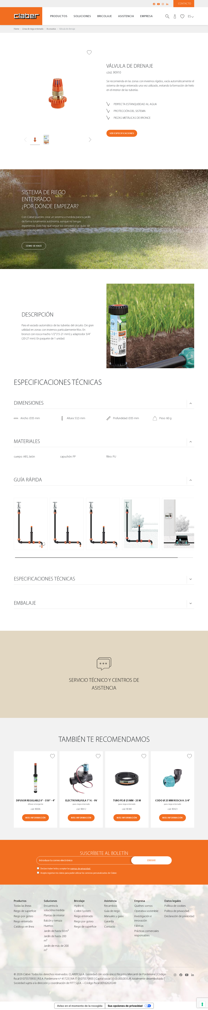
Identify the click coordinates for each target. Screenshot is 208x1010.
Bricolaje (104, 16)
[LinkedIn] (167, 4)
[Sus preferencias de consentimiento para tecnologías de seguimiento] (202, 1004)
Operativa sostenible (146, 911)
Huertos (48, 926)
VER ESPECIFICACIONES (122, 133)
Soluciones (82, 16)
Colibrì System (82, 911)
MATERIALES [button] (27, 441)
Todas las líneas (22, 906)
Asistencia (126, 16)
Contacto (184, 3)
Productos (58, 16)
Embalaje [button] (25, 603)
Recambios (110, 906)
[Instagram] (163, 4)
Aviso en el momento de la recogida (79, 1005)
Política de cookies (175, 906)
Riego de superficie (25, 911)
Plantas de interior (54, 915)
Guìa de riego (112, 911)
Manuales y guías (114, 916)
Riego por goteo (23, 916)
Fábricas (138, 926)
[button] (90, 139)
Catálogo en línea (24, 926)
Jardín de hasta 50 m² (56, 931)
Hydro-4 (79, 906)
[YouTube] (158, 4)
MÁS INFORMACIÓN (35, 817)
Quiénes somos (143, 906)
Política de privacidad (176, 911)
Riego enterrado (23, 921)
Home (16, 29)
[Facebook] (154, 4)
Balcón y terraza (53, 920)
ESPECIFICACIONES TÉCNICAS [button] (44, 579)
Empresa (146, 16)
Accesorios (51, 29)
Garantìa (109, 921)
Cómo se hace (34, 246)
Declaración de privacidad (179, 916)
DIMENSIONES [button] (29, 403)
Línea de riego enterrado (32, 29)
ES (189, 16)
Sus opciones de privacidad (125, 1005)
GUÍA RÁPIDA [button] (28, 480)
